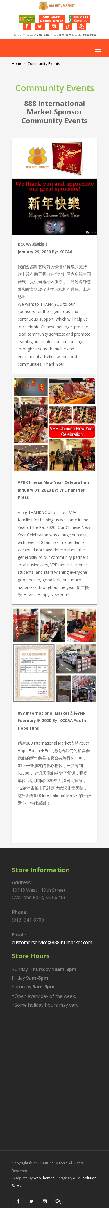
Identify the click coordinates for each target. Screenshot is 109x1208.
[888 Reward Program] (27, 19)
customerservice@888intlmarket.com (52, 942)
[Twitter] (40, 26)
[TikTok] (67, 26)
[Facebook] (27, 26)
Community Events (44, 63)
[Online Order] (52, 19)
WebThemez (43, 1178)
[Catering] (79, 19)
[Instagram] (54, 26)
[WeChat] (81, 26)
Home (17, 63)
